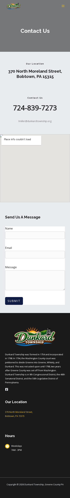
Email (8, 248)
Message (11, 267)
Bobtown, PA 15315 (35, 76)
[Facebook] (6, 389)
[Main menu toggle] (63, 6)
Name (9, 228)
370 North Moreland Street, (35, 71)
